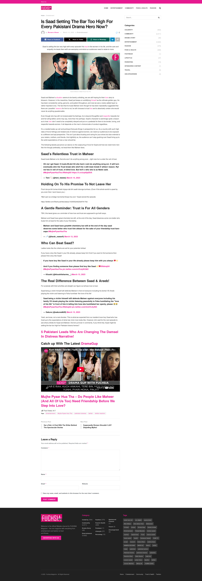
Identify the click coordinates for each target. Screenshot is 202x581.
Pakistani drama (129, 552)
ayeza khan (147, 520)
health (136, 538)
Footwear (129, 54)
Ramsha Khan (128, 556)
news (125, 549)
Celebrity (129, 30)
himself (93, 100)
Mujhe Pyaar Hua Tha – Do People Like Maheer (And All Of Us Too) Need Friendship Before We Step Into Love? (78, 401)
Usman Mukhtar (129, 563)
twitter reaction (100, 413)
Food (142, 534)
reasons (59, 108)
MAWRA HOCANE (129, 545)
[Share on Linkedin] (112, 40)
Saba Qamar (139, 556)
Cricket (126, 527)
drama (133, 527)
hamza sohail (151, 534)
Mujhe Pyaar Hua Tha (65, 413)
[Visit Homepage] (46, 8)
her (91, 108)
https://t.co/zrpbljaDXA (82, 172)
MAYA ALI (141, 545)
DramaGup (89, 343)
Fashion (153, 8)
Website (85, 484)
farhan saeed (151, 531)
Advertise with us (51, 538)
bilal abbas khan (139, 524)
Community (129, 8)
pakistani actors (143, 549)
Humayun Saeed (145, 538)
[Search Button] (160, 8)
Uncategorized (131, 74)
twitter (91, 413)
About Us (43, 2)
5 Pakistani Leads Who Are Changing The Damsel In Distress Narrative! (79, 334)
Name (44, 474)
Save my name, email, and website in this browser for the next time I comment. (71, 493)
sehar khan (138, 560)
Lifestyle (128, 58)
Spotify (147, 560)
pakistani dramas (80, 413)
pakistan (132, 549)
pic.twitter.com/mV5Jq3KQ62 (75, 269)
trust (86, 46)
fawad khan (134, 534)
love (106, 97)
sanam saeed (128, 560)
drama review (152, 527)
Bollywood (149, 524)
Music (148, 545)
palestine (152, 552)
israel (126, 542)
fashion (126, 534)
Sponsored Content (133, 66)
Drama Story (130, 38)
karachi (132, 542)
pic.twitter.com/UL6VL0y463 (84, 306)
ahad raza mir (128, 520)
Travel (127, 70)
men (50, 121)
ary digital (138, 520)
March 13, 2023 (71, 236)
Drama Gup (141, 527)
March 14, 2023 (68, 32)
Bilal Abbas (127, 524)
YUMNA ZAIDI (149, 563)
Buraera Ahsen (53, 32)
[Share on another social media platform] (117, 40)
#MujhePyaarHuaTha (52, 172)
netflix (154, 545)
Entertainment (117, 8)
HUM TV (155, 538)
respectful (106, 116)
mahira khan (151, 542)
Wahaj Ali (139, 563)
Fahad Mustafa (139, 531)
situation (59, 97)
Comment (45, 448)
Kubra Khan (141, 542)
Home (106, 8)
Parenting (129, 62)
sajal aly (148, 556)
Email (43, 484)
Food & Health (142, 8)
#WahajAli (66, 172)
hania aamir (127, 538)
